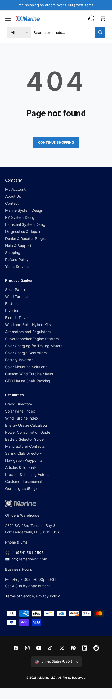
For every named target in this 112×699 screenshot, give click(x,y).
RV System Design (20, 217)
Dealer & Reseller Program (27, 238)
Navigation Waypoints (23, 460)
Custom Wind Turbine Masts (29, 374)
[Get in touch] (91, 18)
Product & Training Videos (27, 474)
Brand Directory (18, 404)
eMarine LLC (47, 677)
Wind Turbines (17, 296)
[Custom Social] (96, 648)
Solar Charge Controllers (26, 353)
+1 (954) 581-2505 (27, 552)
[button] (8, 18)
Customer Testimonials (24, 481)
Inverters (12, 310)
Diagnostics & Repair (22, 231)
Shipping (12, 252)
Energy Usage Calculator (26, 425)
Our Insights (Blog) (21, 488)
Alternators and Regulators (28, 331)
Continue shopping (56, 142)
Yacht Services (17, 266)
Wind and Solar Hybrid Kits (28, 324)
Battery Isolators (19, 360)
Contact (12, 203)
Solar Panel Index (20, 411)
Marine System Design (24, 210)
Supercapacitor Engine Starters (32, 338)
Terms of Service (19, 596)
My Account (15, 189)
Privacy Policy (48, 596)
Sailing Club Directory (23, 453)
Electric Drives (17, 317)
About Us (13, 196)
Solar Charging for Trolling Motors (34, 346)
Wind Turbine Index (21, 418)
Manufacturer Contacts (25, 446)
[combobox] (69, 32)
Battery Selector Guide (24, 439)
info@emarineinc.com (29, 559)
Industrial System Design (26, 224)
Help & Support (18, 245)
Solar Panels (15, 289)
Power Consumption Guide (27, 432)
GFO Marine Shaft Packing (27, 381)
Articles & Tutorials (20, 467)
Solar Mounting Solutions (26, 367)
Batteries (12, 303)
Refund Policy (17, 259)
